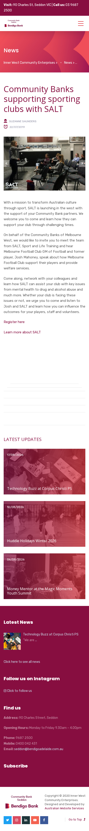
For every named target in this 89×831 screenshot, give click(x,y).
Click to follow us (19, 691)
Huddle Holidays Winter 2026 (31, 540)
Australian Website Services (64, 808)
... (36, 640)
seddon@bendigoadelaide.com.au (38, 749)
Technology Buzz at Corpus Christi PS (39, 488)
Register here (14, 322)
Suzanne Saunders (23, 121)
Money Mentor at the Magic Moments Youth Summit (39, 591)
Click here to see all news (22, 662)
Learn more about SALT (22, 332)
